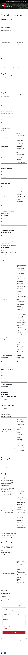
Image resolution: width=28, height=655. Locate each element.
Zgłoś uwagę (5, 619)
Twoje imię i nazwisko (7, 614)
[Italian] (15, 1)
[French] (11, 1)
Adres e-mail (16, 614)
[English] (9, 1)
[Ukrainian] (25, 1)
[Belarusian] (7, 1)
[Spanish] (23, 1)
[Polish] (19, 1)
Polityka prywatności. (8, 643)
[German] (13, 1)
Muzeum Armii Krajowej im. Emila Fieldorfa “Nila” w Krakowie (16, 640)
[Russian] (21, 1)
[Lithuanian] (17, 1)
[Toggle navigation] (24, 5)
